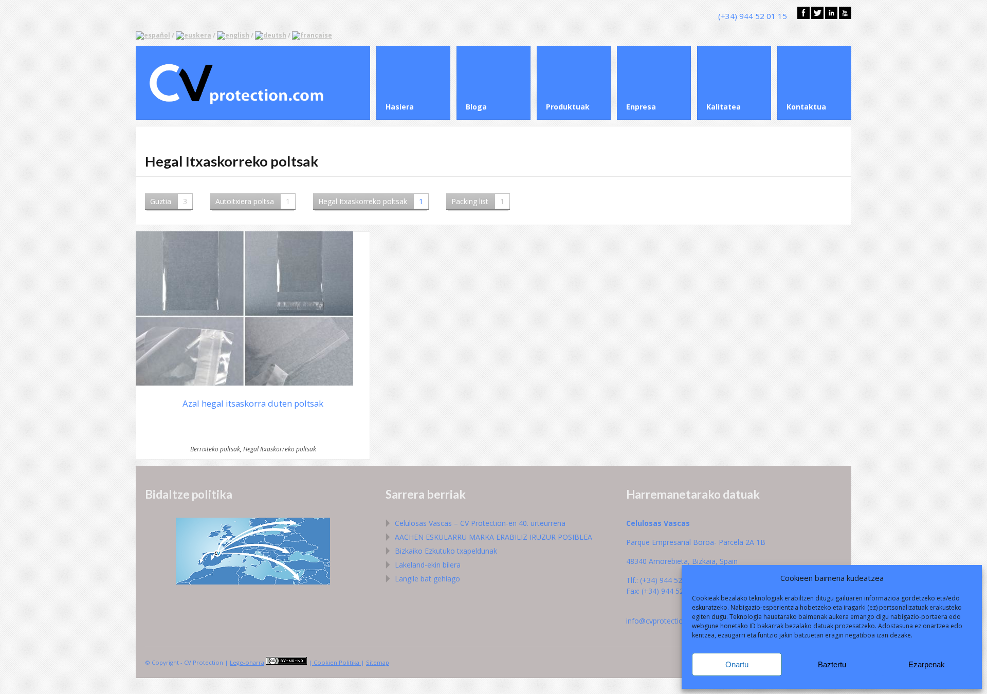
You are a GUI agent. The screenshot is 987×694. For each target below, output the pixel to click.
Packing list (477, 201)
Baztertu (832, 664)
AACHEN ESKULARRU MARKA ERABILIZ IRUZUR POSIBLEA (493, 537)
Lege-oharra (247, 662)
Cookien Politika (336, 662)
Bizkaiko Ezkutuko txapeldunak (446, 551)
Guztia (168, 201)
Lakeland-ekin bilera (428, 565)
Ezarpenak (926, 664)
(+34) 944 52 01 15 (752, 16)
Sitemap (377, 662)
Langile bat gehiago (427, 578)
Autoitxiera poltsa (252, 201)
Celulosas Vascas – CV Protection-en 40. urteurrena (480, 523)
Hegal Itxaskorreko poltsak (370, 201)
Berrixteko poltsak (215, 449)
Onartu (736, 664)
